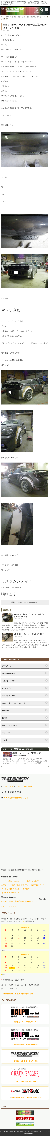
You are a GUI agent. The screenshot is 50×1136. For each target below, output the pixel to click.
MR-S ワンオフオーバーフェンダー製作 (29, 634)
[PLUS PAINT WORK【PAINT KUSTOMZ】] (15, 779)
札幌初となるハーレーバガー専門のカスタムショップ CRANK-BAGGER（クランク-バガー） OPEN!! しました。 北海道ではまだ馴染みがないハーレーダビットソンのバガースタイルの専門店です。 (25, 761)
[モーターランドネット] (25, 1120)
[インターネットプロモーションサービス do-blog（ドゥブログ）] (25, 1125)
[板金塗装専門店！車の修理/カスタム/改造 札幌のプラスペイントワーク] (13, 10)
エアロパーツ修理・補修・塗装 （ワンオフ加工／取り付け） (24, 17)
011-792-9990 (13, 792)
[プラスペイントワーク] (25, 1114)
